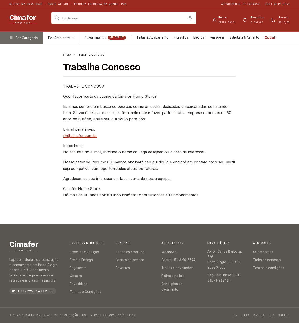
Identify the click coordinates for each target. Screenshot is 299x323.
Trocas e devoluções (177, 268)
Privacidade (78, 284)
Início (67, 54)
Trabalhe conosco (267, 260)
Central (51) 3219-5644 (178, 260)
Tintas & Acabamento (152, 37)
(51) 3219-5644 (277, 4)
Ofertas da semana (130, 260)
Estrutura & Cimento (244, 37)
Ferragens (217, 37)
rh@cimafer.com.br (80, 135)
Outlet (269, 37)
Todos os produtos (130, 252)
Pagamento (78, 268)
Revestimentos (104, 37)
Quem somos (263, 252)
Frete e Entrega (81, 260)
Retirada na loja (173, 276)
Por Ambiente (59, 38)
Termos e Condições (85, 292)
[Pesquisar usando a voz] (190, 18)
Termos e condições (268, 268)
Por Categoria (26, 38)
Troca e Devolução (84, 252)
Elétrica (198, 37)
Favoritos (123, 268)
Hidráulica (181, 37)
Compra (76, 276)
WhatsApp (169, 252)
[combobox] (123, 18)
